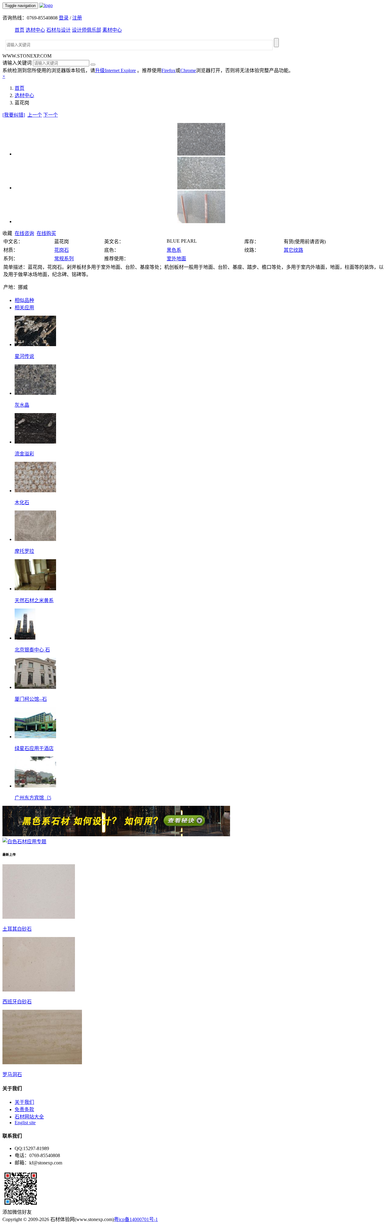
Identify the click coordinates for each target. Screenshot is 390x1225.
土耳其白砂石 (17, 929)
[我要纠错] (13, 115)
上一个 (34, 115)
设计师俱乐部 (86, 30)
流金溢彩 (24, 453)
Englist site (25, 1122)
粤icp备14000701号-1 (136, 1219)
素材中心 (112, 30)
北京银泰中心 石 (32, 649)
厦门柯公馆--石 (31, 699)
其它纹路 (293, 250)
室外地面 (176, 258)
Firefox (168, 70)
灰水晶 (22, 405)
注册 (77, 17)
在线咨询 (24, 233)
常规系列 (64, 258)
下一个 (50, 115)
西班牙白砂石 (17, 1001)
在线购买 (46, 233)
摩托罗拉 (24, 551)
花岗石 (61, 250)
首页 (19, 30)
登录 (64, 17)
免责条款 (24, 1109)
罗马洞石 (12, 1074)
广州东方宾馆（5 (33, 797)
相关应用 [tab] (24, 307)
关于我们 (24, 1102)
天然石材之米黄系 (34, 600)
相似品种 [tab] (24, 300)
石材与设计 (58, 30)
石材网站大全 (29, 1116)
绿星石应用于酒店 (34, 748)
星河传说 (24, 356)
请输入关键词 (17, 62)
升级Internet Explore (115, 70)
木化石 (22, 502)
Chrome (188, 70)
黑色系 (174, 250)
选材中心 (35, 30)
